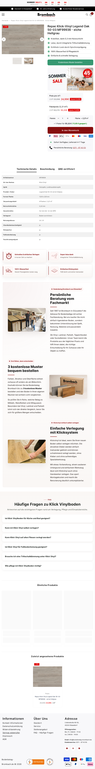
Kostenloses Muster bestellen (70, 62)
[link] (16, 635)
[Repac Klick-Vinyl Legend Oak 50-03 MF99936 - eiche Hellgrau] (47, 676)
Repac (47, 693)
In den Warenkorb (70, 130)
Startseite (5, 20)
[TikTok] (79, 748)
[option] (23, 39)
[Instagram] (67, 748)
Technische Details (27, 169)
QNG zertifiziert (66, 169)
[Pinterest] (73, 748)
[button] (4, 39)
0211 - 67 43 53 (79, 148)
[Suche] (87, 14)
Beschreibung (47, 169)
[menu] (3, 14)
